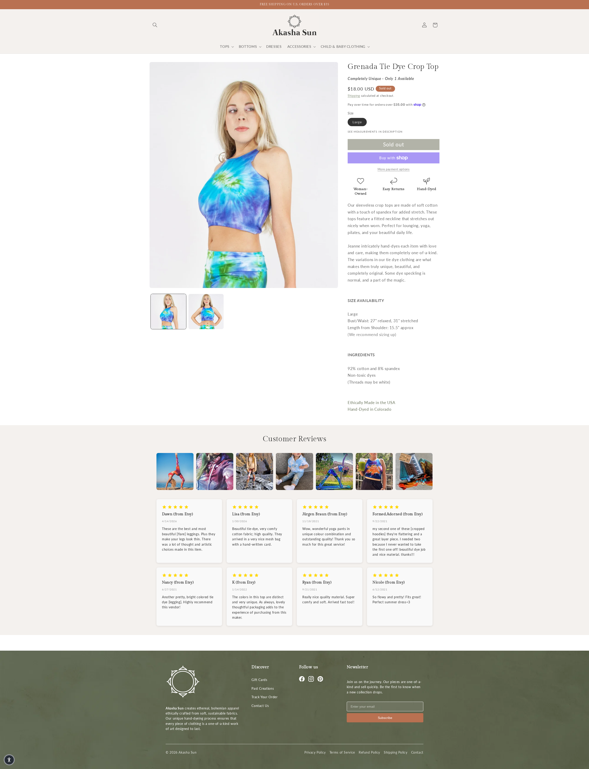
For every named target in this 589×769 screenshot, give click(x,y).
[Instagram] (311, 679)
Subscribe (385, 718)
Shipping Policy (395, 752)
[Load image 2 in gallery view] (206, 311)
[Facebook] (302, 679)
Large (359, 122)
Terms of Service (342, 752)
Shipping (354, 95)
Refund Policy (369, 752)
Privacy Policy (315, 752)
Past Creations (262, 688)
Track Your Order (264, 697)
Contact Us (260, 706)
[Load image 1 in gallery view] (168, 311)
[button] (155, 25)
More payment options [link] (394, 169)
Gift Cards (259, 680)
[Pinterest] (320, 679)
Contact (417, 752)
